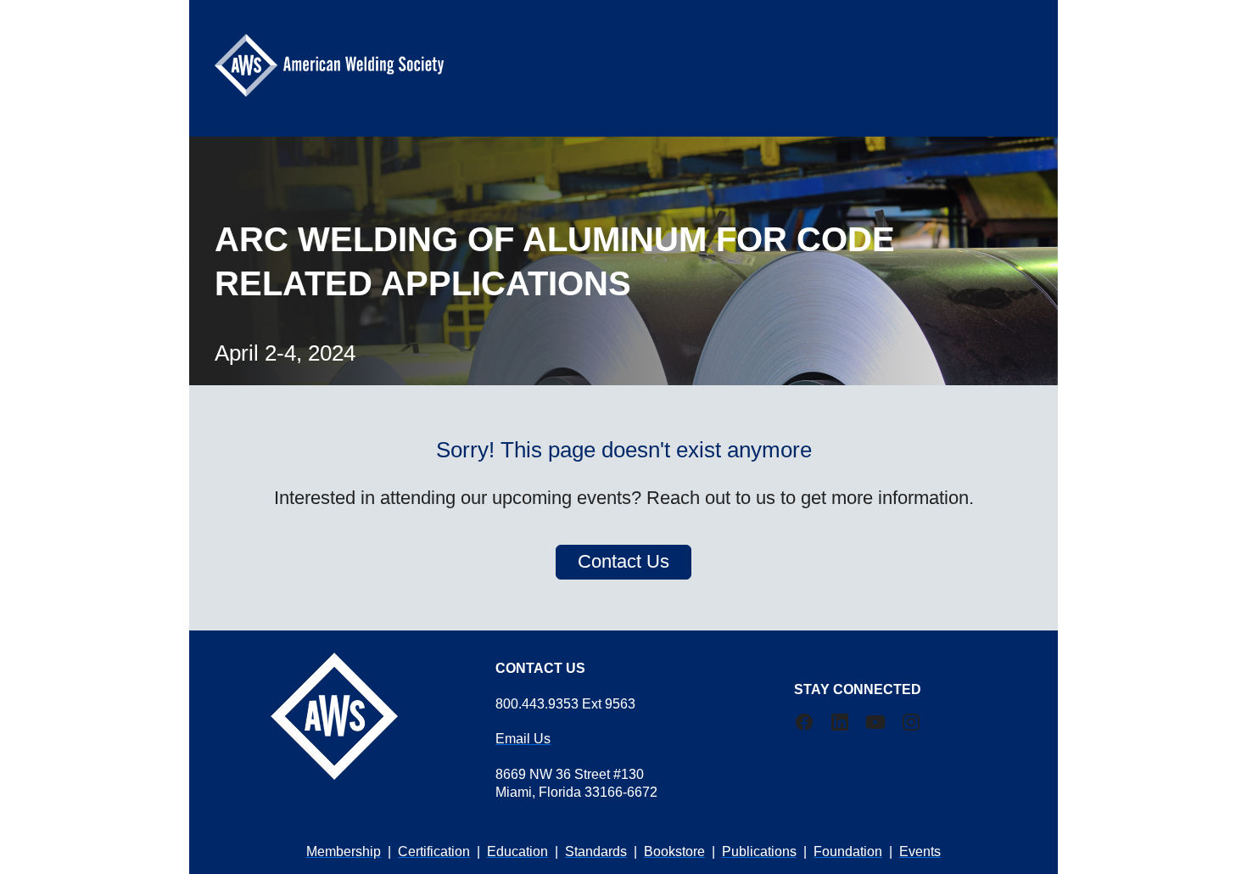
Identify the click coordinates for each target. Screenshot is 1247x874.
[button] (812, 727)
